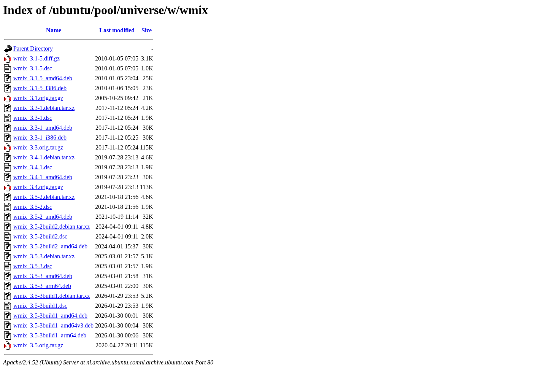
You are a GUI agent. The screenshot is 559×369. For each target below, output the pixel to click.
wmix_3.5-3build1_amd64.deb (50, 315)
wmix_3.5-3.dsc (32, 266)
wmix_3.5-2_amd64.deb (42, 216)
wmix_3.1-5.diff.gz (36, 58)
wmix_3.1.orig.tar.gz (38, 98)
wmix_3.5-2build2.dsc (40, 236)
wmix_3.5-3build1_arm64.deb (49, 335)
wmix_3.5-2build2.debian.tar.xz (51, 226)
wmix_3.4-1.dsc (32, 167)
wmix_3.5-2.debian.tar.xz (44, 197)
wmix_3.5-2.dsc (32, 207)
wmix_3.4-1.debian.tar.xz (44, 157)
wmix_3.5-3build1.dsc (40, 305)
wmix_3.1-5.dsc (32, 68)
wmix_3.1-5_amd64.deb (42, 78)
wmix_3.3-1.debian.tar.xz (44, 108)
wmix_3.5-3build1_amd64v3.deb (53, 325)
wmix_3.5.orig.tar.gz (38, 345)
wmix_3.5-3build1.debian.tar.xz (51, 296)
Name (53, 30)
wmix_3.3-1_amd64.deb (42, 127)
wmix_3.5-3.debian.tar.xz (44, 256)
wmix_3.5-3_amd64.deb (42, 276)
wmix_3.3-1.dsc (32, 118)
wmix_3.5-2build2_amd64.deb (50, 246)
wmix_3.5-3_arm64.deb (42, 286)
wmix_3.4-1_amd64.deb (42, 177)
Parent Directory (33, 48)
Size (146, 30)
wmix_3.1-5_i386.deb (40, 88)
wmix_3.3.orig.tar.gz (38, 147)
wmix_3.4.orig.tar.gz (38, 187)
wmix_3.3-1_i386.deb (40, 137)
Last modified (117, 30)
